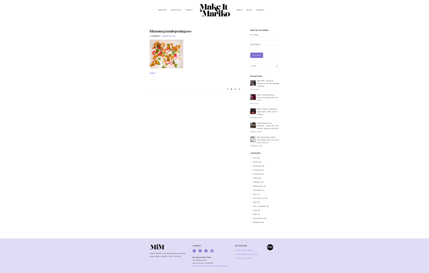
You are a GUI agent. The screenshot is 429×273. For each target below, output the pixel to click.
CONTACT (260, 10)
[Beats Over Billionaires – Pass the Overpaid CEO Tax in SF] (253, 97)
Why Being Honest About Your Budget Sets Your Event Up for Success (268, 139)
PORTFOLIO (176, 10)
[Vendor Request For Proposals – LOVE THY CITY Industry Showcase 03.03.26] (253, 125)
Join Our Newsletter (245, 258)
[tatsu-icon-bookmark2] (206, 250)
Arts (254, 158)
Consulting (257, 170)
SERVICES (162, 10)
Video (255, 214)
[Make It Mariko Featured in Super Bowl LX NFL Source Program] (253, 111)
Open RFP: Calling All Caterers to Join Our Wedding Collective (268, 83)
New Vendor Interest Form (247, 254)
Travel (255, 210)
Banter (255, 162)
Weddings (256, 222)
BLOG (249, 10)
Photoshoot (257, 190)
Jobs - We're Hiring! (245, 250)
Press (255, 194)
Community (257, 166)
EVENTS (189, 10)
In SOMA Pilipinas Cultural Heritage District (210, 266)
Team (255, 202)
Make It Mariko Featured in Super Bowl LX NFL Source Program (267, 111)
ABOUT (240, 10)
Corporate (256, 174)
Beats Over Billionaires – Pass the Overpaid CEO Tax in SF (267, 97)
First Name (254, 35)
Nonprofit (256, 182)
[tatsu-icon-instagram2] (201, 250)
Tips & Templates (259, 206)
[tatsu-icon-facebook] (195, 250)
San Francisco (258, 198)
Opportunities (258, 186)
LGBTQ (256, 178)
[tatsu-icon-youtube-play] (211, 250)
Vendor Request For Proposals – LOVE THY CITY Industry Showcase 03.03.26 (268, 125)
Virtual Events (258, 218)
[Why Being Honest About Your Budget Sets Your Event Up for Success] (253, 139)
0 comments (155, 36)
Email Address (255, 44)
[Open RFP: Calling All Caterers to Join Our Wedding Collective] (253, 83)
